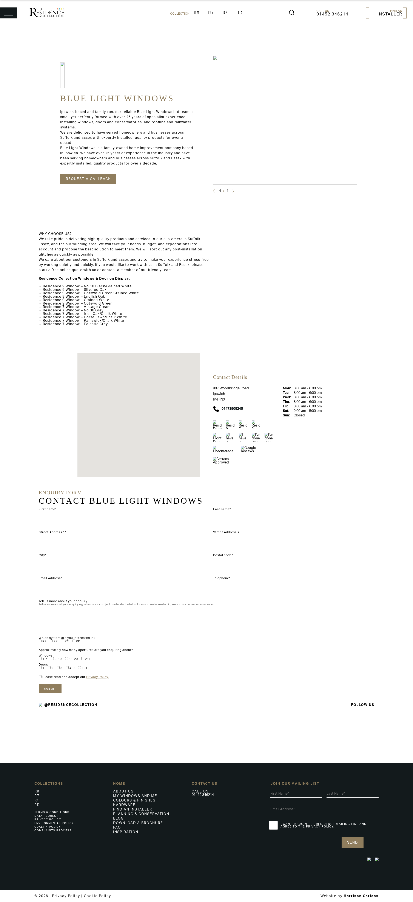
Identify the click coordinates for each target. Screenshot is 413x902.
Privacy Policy (47, 819)
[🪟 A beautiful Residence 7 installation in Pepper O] (103, 736)
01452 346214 (332, 14)
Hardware (124, 805)
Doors (43, 664)
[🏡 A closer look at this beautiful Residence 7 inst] (240, 733)
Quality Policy (47, 827)
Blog (118, 818)
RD (239, 13)
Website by (350, 896)
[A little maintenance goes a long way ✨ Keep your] (378, 725)
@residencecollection (70, 705)
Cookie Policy (97, 896)
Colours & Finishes (134, 800)
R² (225, 13)
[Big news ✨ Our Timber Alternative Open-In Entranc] (34, 722)
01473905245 (232, 408)
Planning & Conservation (141, 814)
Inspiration (125, 832)
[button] (214, 191)
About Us (123, 791)
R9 (197, 13)
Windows (45, 655)
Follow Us (362, 705)
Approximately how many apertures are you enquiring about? (86, 650)
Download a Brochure (138, 823)
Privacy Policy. (97, 677)
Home (119, 783)
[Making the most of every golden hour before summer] (309, 729)
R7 (211, 13)
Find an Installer (132, 809)
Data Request (46, 816)
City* (42, 555)
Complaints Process (53, 830)
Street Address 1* (52, 532)
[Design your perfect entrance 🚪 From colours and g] (172, 725)
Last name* (222, 509)
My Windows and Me (135, 796)
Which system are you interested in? (67, 638)
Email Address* (50, 578)
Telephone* (221, 578)
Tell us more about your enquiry (63, 601)
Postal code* (223, 555)
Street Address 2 (226, 532)
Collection (180, 13)
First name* (48, 509)
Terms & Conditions (51, 812)
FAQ (117, 827)
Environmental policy (54, 823)
